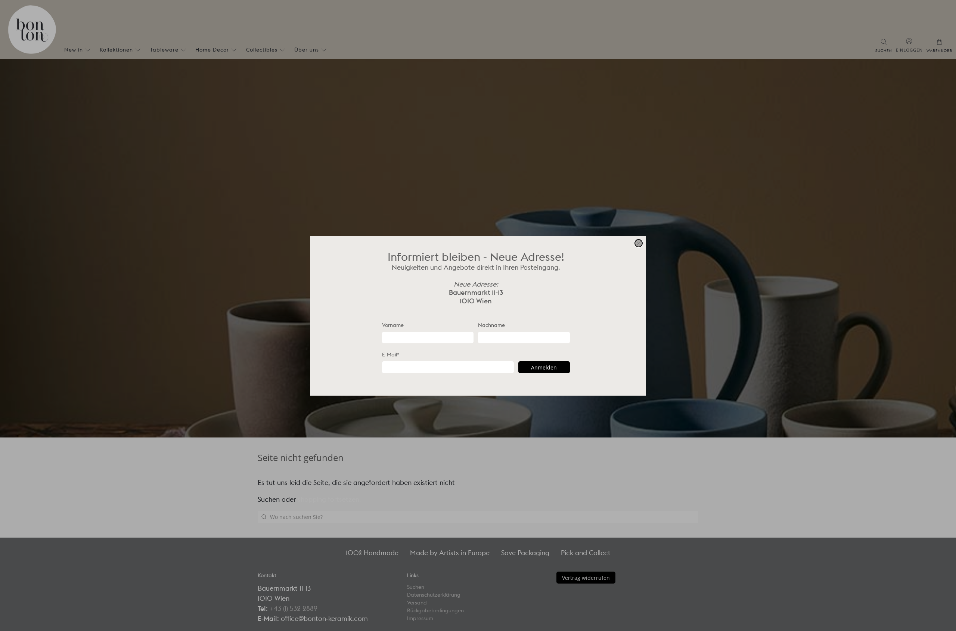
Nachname (491, 324)
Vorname (393, 324)
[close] (638, 243)
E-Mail (390, 354)
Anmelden (544, 367)
